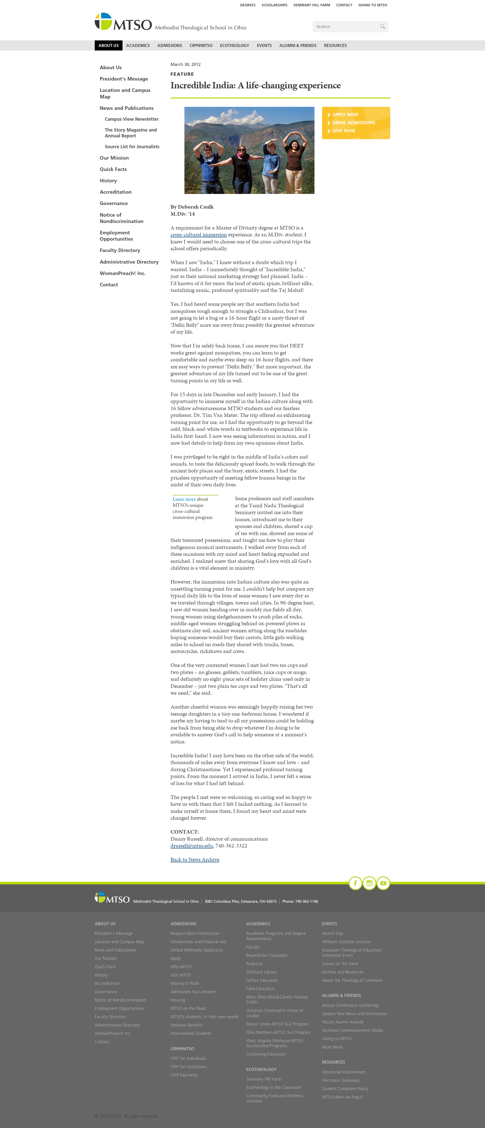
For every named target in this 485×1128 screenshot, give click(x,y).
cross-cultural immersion (199, 234)
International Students (191, 1033)
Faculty (252, 946)
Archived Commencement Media (352, 1030)
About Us (109, 45)
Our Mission (114, 158)
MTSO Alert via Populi (342, 1096)
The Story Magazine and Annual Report (131, 133)
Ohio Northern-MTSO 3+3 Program (278, 1032)
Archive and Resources (343, 971)
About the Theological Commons (352, 980)
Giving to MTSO (372, 5)
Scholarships (274, 5)
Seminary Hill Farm (312, 5)
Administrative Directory (129, 262)
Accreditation (116, 192)
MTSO (170, 22)
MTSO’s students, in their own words (204, 1016)
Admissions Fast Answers (194, 991)
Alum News (332, 1046)
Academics (138, 45)
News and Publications (127, 108)
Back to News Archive (195, 859)
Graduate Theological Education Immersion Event (351, 952)
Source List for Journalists (132, 146)
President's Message (124, 79)
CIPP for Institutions (189, 1066)
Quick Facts (113, 169)
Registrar (254, 963)
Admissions (169, 45)
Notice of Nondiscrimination (121, 218)
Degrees (248, 5)
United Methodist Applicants (197, 949)
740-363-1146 (306, 901)
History (108, 181)
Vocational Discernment (344, 1071)
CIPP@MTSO (201, 45)
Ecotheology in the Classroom (273, 1087)
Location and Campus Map (125, 93)
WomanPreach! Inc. (123, 273)
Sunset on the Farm (340, 963)
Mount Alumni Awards (342, 1021)
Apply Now (345, 114)
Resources (335, 45)
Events (264, 45)
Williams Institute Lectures (346, 941)
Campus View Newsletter (132, 119)
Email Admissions (354, 123)
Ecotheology (234, 45)
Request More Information (195, 933)
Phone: (300, 901)
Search (383, 26)
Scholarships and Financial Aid (198, 941)
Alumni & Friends (298, 45)
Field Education (260, 988)
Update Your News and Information (354, 1013)
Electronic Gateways (341, 1080)
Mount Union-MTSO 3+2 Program (277, 1023)
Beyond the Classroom (266, 955)
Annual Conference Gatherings (350, 1005)
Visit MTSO (181, 974)
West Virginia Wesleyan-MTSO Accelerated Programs (274, 1043)
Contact (344, 5)
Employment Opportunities (116, 236)
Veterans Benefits (187, 1024)
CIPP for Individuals (188, 1058)
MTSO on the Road (188, 1008)
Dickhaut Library (261, 971)
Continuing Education (266, 1054)
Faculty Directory (120, 250)
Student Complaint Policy (345, 1088)
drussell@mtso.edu (192, 845)
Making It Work (185, 983)
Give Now (344, 131)
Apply (176, 958)
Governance (114, 203)
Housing (178, 999)
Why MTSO (181, 966)
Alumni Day (332, 933)
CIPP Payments (184, 1074)
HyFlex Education (262, 980)
